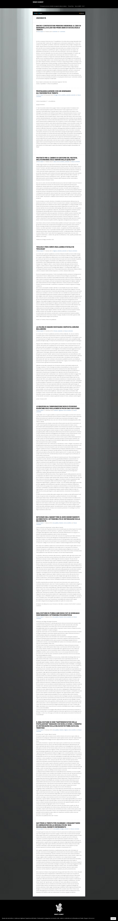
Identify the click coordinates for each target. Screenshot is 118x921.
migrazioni (60, 410)
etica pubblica (56, 523)
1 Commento (62, 31)
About (36, 13)
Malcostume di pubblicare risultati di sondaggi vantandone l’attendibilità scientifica (58, 614)
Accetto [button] (113, 918)
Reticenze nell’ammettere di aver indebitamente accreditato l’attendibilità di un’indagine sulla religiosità (58, 519)
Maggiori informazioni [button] (89, 918)
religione (55, 251)
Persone (55, 331)
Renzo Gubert (38, 2)
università (55, 31)
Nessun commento (75, 161)
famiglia (56, 95)
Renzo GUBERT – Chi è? (80, 6)
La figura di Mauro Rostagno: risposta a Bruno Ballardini (57, 328)
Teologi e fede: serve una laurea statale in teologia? (55, 248)
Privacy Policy (71, 6)
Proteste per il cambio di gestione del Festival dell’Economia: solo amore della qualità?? (56, 159)
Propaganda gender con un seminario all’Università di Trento (53, 92)
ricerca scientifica (62, 95)
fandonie (56, 410)
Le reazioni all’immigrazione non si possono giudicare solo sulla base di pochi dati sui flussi (58, 407)
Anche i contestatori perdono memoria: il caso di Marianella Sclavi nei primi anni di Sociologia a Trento (58, 28)
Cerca (41, 13)
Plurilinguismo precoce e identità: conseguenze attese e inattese (53, 6)
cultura (54, 161)
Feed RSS (82, 13)
